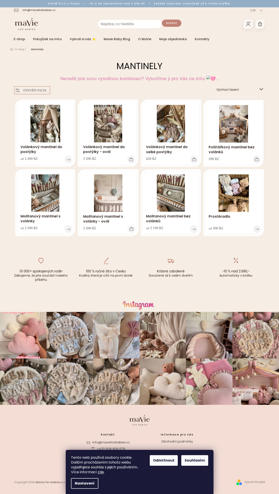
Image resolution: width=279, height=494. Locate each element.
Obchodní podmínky (177, 441)
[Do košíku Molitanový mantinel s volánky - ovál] (131, 229)
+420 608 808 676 (111, 449)
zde (101, 472)
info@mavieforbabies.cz (111, 442)
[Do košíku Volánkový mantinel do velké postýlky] (194, 159)
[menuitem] (19, 39)
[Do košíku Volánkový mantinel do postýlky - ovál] (131, 159)
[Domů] (11, 49)
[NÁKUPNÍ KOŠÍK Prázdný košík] (260, 24)
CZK (253, 10)
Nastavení (85, 483)
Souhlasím (195, 460)
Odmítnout (163, 460)
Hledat (171, 23)
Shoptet (260, 482)
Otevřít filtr (35, 90)
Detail (68, 159)
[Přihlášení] (248, 24)
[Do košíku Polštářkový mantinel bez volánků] (256, 159)
